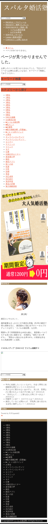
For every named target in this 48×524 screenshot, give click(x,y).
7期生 (8, 112)
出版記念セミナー (13, 154)
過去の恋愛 (10, 184)
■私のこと (10, 125)
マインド (9, 147)
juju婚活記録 (11, 120)
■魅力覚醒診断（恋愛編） (16, 130)
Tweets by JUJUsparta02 (10, 413)
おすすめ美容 (15, 32)
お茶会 (8, 135)
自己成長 (9, 176)
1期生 (8, 98)
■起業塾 (9, 127)
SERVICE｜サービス (14, 35)
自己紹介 (9, 179)
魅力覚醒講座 (11, 186)
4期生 (8, 105)
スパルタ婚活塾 (20, 521)
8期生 (8, 115)
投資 (7, 167)
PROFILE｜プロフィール (16, 22)
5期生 (8, 107)
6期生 (8, 110)
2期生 (8, 100)
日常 (7, 169)
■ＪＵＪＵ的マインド (15, 132)
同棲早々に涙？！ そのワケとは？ (24, 399)
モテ (7, 149)
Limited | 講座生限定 (14, 37)
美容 (7, 174)
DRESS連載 (10, 117)
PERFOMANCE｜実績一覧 (17, 27)
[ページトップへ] (2, 415)
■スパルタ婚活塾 (13, 122)
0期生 (8, 95)
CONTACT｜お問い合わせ (17, 40)
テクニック (10, 144)
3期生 (8, 102)
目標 (7, 172)
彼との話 (9, 164)
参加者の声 (10, 157)
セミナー (9, 142)
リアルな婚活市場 (17, 30)
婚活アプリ (10, 162)
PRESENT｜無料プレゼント (17, 25)
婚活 (7, 159)
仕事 (7, 152)
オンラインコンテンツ (15, 137)
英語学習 (9, 181)
